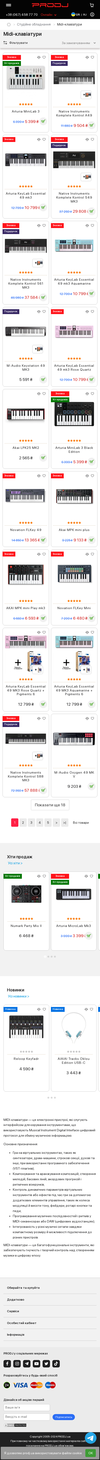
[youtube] (36, 1363)
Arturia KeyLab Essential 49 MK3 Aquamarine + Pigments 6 (74, 690)
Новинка (10, 1009)
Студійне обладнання (34, 24)
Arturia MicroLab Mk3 (73, 926)
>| (64, 822)
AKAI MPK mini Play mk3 (25, 608)
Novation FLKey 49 (26, 530)
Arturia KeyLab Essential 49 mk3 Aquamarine (74, 281)
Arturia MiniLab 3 (26, 111)
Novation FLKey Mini (74, 608)
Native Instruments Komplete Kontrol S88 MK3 (26, 776)
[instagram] (17, 1363)
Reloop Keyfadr (26, 1059)
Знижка (11, 57)
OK (90, 1453)
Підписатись (63, 1417)
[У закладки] (44, 57)
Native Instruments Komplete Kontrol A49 (74, 113)
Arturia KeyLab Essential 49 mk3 (26, 195)
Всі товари (81, 822)
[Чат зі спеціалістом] (91, 1438)
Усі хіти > (15, 863)
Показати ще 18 (50, 804)
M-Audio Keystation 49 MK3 (26, 367)
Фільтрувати (18, 43)
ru (85, 14)
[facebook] (7, 1363)
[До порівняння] (39, 57)
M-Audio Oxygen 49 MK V (74, 774)
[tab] (45, 956)
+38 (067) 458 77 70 (22, 14)
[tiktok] (56, 1363)
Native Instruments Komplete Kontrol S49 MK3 (74, 197)
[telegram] (26, 1363)
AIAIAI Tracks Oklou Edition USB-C (74, 1060)
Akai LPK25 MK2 (26, 448)
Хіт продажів (11, 63)
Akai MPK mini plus (74, 530)
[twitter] (46, 1363)
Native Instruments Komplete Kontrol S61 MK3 (25, 283)
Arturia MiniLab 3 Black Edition (74, 449)
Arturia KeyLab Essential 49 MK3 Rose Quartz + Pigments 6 (26, 690)
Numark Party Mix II (26, 926)
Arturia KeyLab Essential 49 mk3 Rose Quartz (74, 367)
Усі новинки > (18, 996)
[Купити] (43, 121)
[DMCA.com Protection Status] (50, 1425)
